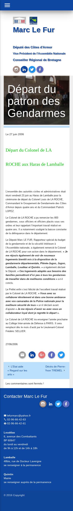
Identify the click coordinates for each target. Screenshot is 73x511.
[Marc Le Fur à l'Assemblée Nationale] (19, 20)
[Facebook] (51, 354)
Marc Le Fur (33, 30)
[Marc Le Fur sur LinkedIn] (24, 69)
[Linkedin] (32, 354)
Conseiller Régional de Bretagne (37, 60)
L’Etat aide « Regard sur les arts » (17, 370)
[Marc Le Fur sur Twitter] (32, 69)
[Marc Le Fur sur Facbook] (39, 69)
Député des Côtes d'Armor (32, 47)
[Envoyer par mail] (22, 354)
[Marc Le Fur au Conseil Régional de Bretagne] (36, 20)
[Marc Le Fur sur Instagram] (16, 69)
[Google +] (41, 354)
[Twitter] (61, 354)
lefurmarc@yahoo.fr (18, 415)
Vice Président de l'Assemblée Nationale (39, 53)
